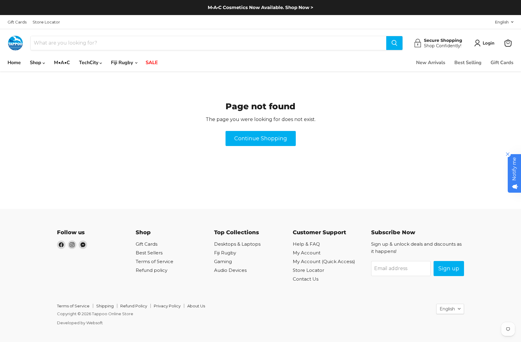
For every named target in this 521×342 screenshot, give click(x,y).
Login (488, 43)
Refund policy (151, 270)
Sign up (448, 268)
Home (14, 62)
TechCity (89, 62)
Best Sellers (149, 253)
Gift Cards (17, 22)
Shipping (105, 305)
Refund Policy (133, 305)
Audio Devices (230, 270)
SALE (152, 62)
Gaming (223, 261)
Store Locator (46, 22)
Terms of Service (154, 261)
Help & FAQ (306, 244)
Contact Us (305, 279)
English (502, 22)
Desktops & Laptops (237, 244)
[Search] (394, 43)
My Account (306, 253)
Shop (36, 62)
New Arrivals (430, 62)
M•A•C (62, 62)
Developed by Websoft (80, 322)
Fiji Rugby (122, 62)
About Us (196, 305)
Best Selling (468, 62)
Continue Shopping (260, 138)
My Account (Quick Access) (324, 261)
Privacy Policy (167, 305)
